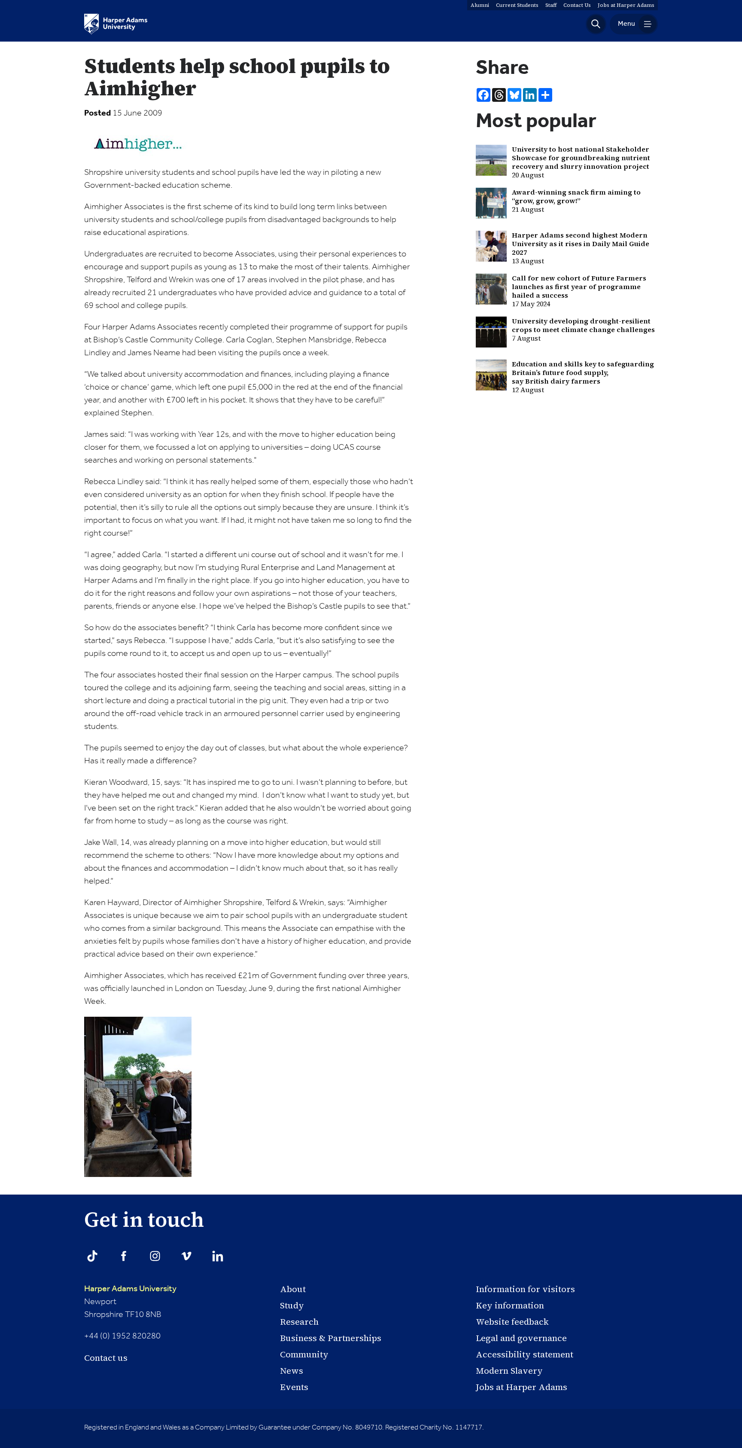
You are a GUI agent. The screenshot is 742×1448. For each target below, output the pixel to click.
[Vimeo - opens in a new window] (186, 1256)
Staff (550, 5)
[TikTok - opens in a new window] (92, 1256)
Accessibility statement (524, 1354)
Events (294, 1387)
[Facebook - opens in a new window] (124, 1256)
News (291, 1371)
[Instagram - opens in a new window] (155, 1256)
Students (517, 5)
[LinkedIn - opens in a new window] (218, 1256)
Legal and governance (521, 1338)
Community (304, 1354)
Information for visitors (525, 1289)
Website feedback (512, 1322)
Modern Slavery (509, 1371)
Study (292, 1305)
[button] (596, 24)
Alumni (480, 5)
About (293, 1289)
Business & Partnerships (330, 1338)
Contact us (106, 1358)
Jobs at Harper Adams (521, 1387)
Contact (577, 5)
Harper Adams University (130, 1289)
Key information (510, 1305)
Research (299, 1322)
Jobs (626, 5)
